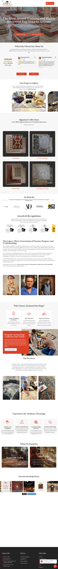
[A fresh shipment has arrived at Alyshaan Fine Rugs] (52, 486)
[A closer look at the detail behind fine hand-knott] (17, 486)
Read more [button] (20, 67)
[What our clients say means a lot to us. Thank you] (5, 486)
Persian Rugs (16, 188)
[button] (50, 3)
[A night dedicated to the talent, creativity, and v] (29, 486)
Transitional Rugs (42, 158)
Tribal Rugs (15, 158)
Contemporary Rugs (42, 188)
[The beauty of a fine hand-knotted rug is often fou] (40, 486)
